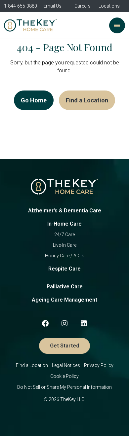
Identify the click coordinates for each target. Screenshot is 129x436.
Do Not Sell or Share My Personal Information (64, 387)
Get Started (64, 346)
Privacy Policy (98, 365)
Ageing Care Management (64, 300)
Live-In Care (64, 245)
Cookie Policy (64, 376)
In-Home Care (64, 224)
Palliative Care (65, 286)
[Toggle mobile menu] (117, 25)
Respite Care (64, 269)
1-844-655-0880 (20, 6)
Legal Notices (66, 365)
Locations (109, 6)
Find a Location (87, 100)
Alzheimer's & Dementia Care (64, 210)
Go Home (34, 100)
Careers (82, 6)
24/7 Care (64, 234)
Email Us (52, 6)
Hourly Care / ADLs (64, 255)
